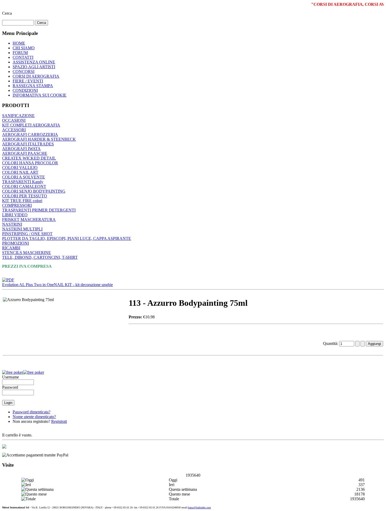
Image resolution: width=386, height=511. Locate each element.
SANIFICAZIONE (18, 115)
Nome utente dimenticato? (34, 416)
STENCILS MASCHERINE (26, 252)
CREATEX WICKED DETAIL (29, 158)
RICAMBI (11, 248)
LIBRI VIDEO (15, 215)
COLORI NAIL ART (20, 172)
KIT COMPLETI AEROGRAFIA (31, 125)
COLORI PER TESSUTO (24, 196)
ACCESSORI (14, 130)
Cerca (7, 13)
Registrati (59, 421)
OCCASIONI (13, 120)
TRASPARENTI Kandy (22, 182)
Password (10, 387)
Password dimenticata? (31, 412)
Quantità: (331, 343)
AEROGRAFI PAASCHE (24, 153)
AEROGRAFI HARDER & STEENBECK (39, 139)
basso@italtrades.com (199, 507)
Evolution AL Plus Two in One (28, 284)
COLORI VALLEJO (20, 167)
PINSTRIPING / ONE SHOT (27, 233)
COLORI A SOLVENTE (23, 177)
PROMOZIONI (15, 243)
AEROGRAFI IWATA (21, 148)
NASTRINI (12, 224)
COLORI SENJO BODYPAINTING (33, 191)
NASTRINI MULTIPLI (22, 229)
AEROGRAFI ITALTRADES (28, 144)
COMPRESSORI (17, 205)
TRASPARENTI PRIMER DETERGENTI (39, 210)
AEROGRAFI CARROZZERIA (30, 134)
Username (10, 377)
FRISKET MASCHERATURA (29, 219)
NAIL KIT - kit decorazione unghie (83, 284)
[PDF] (8, 278)
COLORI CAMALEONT (24, 186)
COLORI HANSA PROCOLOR (30, 163)
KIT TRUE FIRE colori (22, 200)
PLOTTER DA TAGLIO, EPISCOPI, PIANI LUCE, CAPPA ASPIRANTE (66, 238)
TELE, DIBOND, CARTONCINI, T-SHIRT (40, 257)
